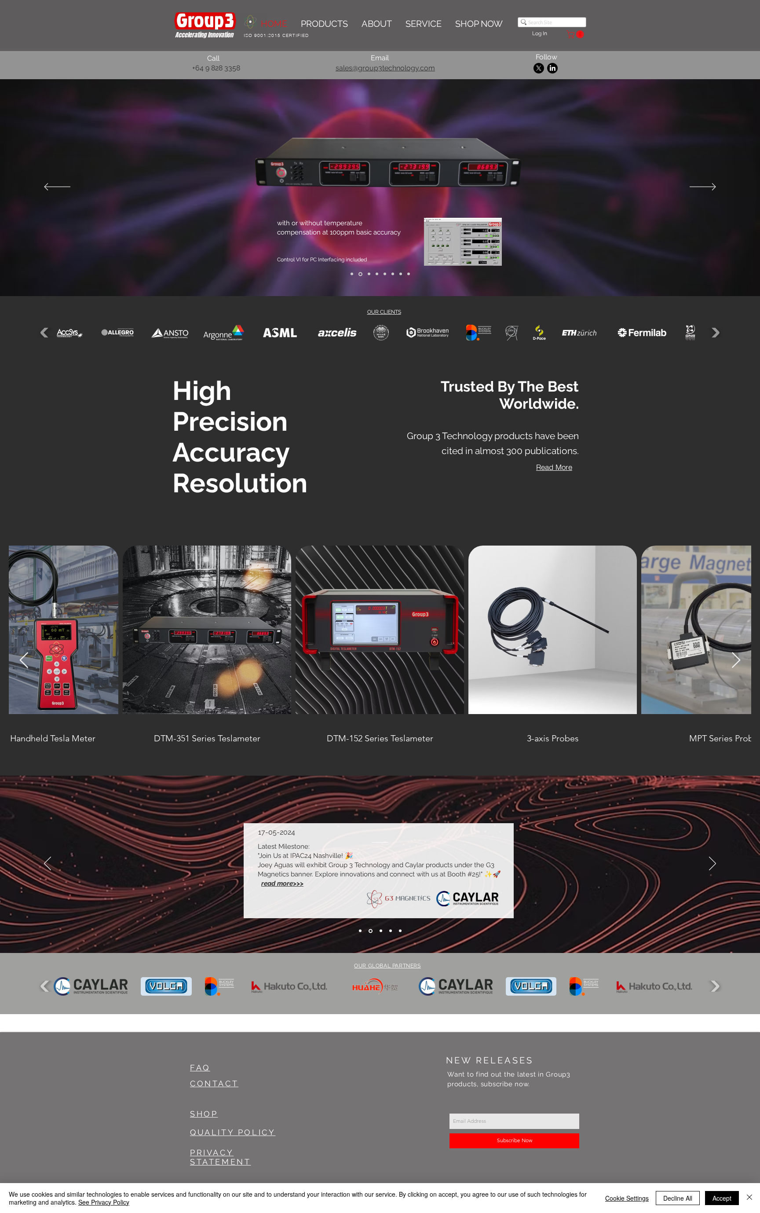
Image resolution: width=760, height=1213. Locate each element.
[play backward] (46, 332)
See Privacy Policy (103, 1202)
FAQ (200, 1067)
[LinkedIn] (552, 68)
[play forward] (714, 332)
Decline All (677, 1198)
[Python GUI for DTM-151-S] (352, 274)
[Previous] (57, 187)
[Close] (749, 1198)
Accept (721, 1198)
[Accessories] (392, 274)
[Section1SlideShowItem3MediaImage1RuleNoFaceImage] (400, 931)
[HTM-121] (367, 274)
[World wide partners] (408, 274)
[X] (538, 68)
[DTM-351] (359, 274)
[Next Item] (736, 660)
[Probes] (385, 274)
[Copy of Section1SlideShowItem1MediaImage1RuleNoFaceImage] (370, 931)
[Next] (703, 187)
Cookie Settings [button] (627, 1198)
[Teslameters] (376, 274)
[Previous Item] (24, 660)
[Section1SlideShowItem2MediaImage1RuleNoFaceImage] (390, 931)
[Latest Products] (400, 274)
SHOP (204, 1113)
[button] (576, 34)
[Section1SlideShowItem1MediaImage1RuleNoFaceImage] (380, 931)
